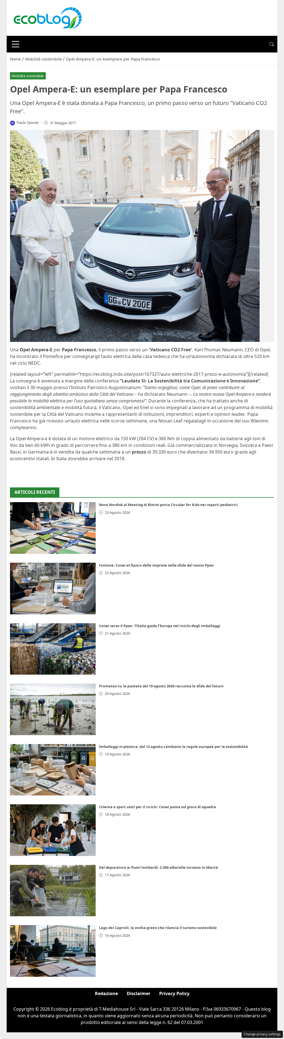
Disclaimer (138, 993)
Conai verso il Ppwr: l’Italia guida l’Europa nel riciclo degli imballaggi (159, 625)
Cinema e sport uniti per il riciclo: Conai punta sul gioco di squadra (157, 806)
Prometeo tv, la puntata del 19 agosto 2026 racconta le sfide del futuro (161, 686)
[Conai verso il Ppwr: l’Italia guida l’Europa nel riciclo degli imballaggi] (53, 649)
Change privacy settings (262, 1034)
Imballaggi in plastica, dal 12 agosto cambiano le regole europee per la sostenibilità (173, 746)
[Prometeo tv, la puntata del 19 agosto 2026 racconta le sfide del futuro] (53, 709)
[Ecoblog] (47, 17)
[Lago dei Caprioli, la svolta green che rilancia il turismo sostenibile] (53, 951)
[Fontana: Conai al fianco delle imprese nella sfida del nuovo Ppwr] (53, 588)
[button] (272, 44)
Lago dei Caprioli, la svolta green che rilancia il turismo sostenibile (158, 927)
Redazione (106, 993)
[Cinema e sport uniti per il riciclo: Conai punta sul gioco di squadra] (53, 830)
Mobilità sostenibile (28, 75)
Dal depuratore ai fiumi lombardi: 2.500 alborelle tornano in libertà (158, 867)
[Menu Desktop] (15, 44)
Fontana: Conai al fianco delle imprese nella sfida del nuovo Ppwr (156, 565)
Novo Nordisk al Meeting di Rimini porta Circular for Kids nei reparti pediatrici (168, 504)
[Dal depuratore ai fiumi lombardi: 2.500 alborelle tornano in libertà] (53, 891)
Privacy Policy (174, 993)
